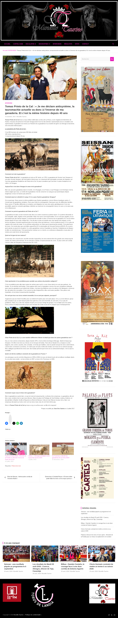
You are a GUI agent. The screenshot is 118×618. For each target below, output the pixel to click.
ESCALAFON (30, 44)
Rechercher (112, 59)
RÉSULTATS (68, 44)
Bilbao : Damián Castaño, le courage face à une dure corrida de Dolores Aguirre (72, 566)
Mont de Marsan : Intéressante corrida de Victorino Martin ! (19, 477)
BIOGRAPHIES (43, 44)
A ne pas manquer (12, 543)
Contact (85, 44)
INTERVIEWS (57, 44)
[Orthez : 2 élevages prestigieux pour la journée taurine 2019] (39, 449)
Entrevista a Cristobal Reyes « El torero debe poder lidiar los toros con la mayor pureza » (58, 477)
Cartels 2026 (18, 44)
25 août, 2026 (65, 571)
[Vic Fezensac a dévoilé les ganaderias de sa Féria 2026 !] (63, 449)
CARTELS (7, 560)
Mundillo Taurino (21, 116)
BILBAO (64, 560)
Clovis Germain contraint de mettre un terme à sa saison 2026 (101, 566)
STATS (77, 44)
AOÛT (91, 560)
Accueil (7, 44)
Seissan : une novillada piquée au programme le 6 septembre (15, 566)
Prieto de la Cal (16, 466)
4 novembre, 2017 (10, 116)
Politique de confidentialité (33, 615)
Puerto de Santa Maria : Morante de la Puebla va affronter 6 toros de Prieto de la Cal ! (15, 457)
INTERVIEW (8, 103)
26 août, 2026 (8, 571)
